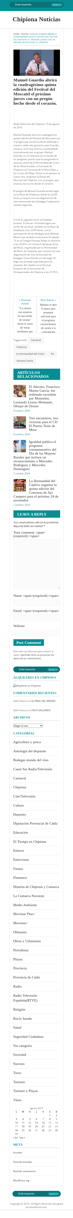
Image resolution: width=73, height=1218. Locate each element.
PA (52, 353)
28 (43, 1130)
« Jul (15, 1137)
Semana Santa (24, 360)
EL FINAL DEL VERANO (43, 701)
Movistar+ (20, 923)
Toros (17, 1073)
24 (16, 1130)
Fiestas (24, 34)
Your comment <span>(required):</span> (29, 534)
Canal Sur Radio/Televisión (32, 769)
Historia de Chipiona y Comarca (36, 887)
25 (23, 1130)
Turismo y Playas (25, 1091)
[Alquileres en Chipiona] (27, 685)
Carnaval (36, 340)
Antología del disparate (29, 751)
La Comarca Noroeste (28, 896)
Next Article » (48, 300)
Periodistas (21, 950)
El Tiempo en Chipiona (29, 842)
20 (36, 1126)
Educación (20, 832)
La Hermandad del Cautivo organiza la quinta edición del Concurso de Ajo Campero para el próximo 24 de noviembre (35, 490)
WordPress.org (21, 1180)
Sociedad (19, 1055)
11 (23, 1122)
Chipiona (21, 347)
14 (43, 1122)
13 (36, 1122)
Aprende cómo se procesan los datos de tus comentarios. (33, 656)
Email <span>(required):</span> (36, 610)
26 (29, 1130)
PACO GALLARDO (41, 710)
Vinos (17, 1100)
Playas (17, 959)
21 (43, 1126)
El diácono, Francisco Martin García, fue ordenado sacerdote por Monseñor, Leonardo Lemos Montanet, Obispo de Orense (36, 396)
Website (19, 626)
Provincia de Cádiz (26, 977)
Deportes (19, 814)
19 (29, 1126)
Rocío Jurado (22, 1018)
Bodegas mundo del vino (30, 760)
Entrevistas (21, 860)
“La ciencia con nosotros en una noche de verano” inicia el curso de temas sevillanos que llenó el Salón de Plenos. (25, 324)
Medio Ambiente (25, 905)
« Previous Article (25, 302)
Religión (19, 1009)
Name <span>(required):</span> (36, 595)
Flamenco (20, 878)
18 (23, 1126)
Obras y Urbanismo (27, 941)
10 (16, 1122)
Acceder (17, 1152)
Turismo (19, 1082)
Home (16, 34)
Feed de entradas (22, 1162)
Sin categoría (22, 1046)
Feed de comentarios (24, 1171)
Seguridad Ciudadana (28, 1037)
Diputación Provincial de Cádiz (35, 823)
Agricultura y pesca (27, 742)
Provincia (20, 968)
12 (29, 1122)
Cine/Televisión (24, 796)
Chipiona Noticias (36, 19)
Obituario (20, 932)
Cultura (18, 805)
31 (16, 1134)
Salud (17, 1027)
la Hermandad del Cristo (30, 353)
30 (56, 1130)
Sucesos (19, 1064)
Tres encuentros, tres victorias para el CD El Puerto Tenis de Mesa (43, 424)
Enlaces (18, 850)
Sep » (22, 1137)
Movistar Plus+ (24, 914)
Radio (17, 986)
